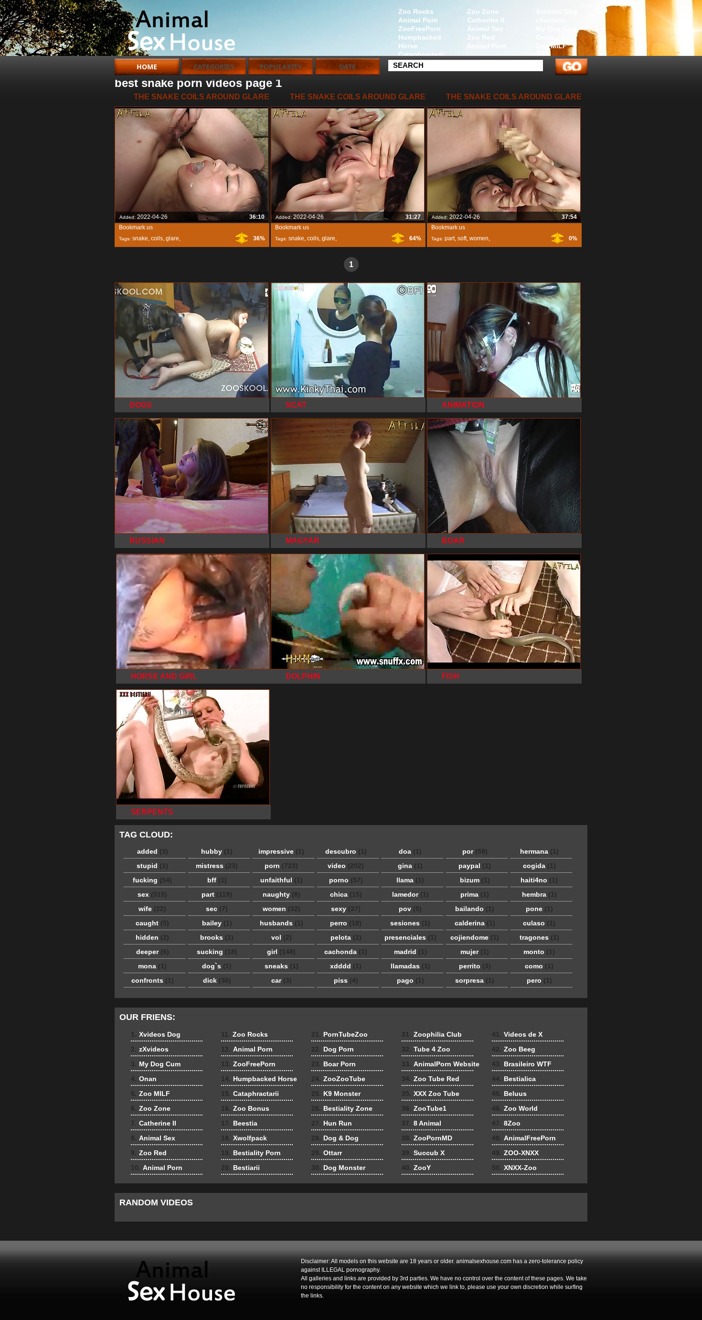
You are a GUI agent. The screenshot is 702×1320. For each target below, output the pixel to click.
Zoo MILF (551, 46)
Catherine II (485, 20)
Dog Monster (338, 1167)
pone (539, 908)
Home (147, 66)
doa (410, 851)
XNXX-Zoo (514, 1167)
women (479, 238)
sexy (346, 908)
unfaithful (281, 880)
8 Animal (421, 1123)
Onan (544, 37)
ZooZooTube (338, 1079)
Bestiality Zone (341, 1108)
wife (152, 908)
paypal (474, 865)
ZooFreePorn (419, 28)
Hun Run (331, 1123)
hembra (539, 894)
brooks (217, 937)
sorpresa (474, 980)
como (539, 966)
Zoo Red (481, 37)
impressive (281, 851)
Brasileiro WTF (522, 1064)
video (346, 865)
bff (217, 880)
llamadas (410, 966)
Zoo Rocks (416, 11)
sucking (217, 951)
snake (140, 238)
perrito (475, 966)
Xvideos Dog (556, 11)
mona (152, 966)
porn (281, 865)
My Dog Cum (556, 28)
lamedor (410, 894)
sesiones (410, 923)
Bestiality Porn (251, 1153)
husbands (281, 923)
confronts (152, 980)
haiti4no (539, 880)
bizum (475, 880)
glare (172, 238)
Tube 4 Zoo (426, 1049)
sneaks (281, 966)
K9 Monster (336, 1093)
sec (217, 908)
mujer (474, 951)
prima (474, 894)
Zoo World (515, 1108)
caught (152, 923)
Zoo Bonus (245, 1108)
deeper (152, 951)
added (152, 851)
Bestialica (514, 1079)
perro (346, 923)
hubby (217, 851)
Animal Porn (487, 46)
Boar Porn (333, 1064)
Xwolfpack (244, 1138)
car (281, 980)
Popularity (280, 66)
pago (410, 980)
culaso (539, 923)
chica (346, 894)
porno (346, 880)
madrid (410, 951)
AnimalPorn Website (440, 1064)
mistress (217, 865)
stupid (152, 865)
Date (347, 66)
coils (157, 238)
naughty (281, 894)
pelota (346, 937)
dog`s (217, 966)
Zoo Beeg (513, 1049)
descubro (346, 851)
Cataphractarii (421, 54)
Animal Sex (485, 28)
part (450, 238)
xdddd (346, 966)
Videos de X (517, 1034)
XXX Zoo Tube (430, 1093)
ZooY (416, 1167)
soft (462, 238)
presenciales (410, 937)
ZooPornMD (427, 1138)
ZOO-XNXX (515, 1153)
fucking (152, 880)
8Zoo (506, 1123)
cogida (539, 865)
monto (539, 951)
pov (410, 908)
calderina (475, 923)
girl (281, 951)
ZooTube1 (424, 1108)
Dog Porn (332, 1049)
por (475, 851)
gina (410, 865)
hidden (152, 937)
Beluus (509, 1093)
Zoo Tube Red (430, 1079)
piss (346, 980)
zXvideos (550, 20)
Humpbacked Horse (419, 41)
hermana (539, 851)
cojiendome (474, 937)
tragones (539, 937)
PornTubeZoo (339, 1034)
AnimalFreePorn (524, 1138)
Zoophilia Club (432, 1034)
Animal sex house (175, 30)
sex (152, 894)
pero (539, 980)
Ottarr (326, 1153)
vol (281, 937)
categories (213, 66)
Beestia (239, 1123)
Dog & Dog (335, 1138)
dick (217, 980)
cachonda (345, 951)
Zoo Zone (483, 11)
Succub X (423, 1153)
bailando (474, 908)
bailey (217, 923)
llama (410, 880)
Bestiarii (240, 1167)
